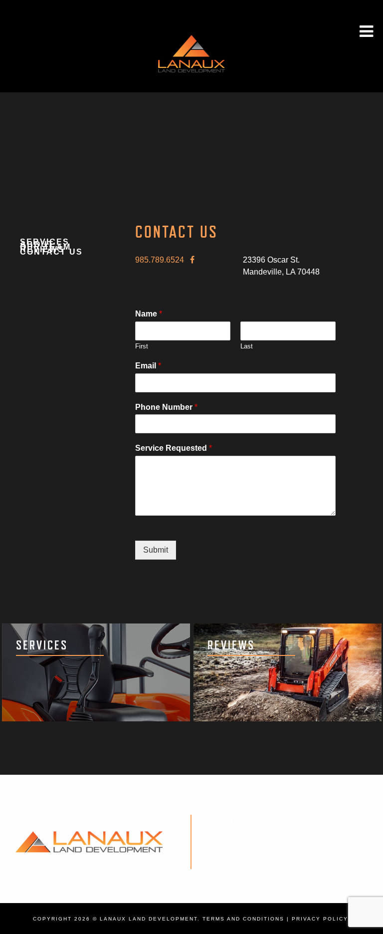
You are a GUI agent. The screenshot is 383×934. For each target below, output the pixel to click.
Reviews (42, 250)
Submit (155, 550)
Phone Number (166, 407)
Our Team (45, 247)
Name (148, 314)
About (37, 245)
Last (246, 346)
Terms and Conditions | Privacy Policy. (276, 919)
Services (44, 242)
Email (148, 365)
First (141, 346)
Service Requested (173, 448)
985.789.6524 (159, 260)
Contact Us (51, 252)
